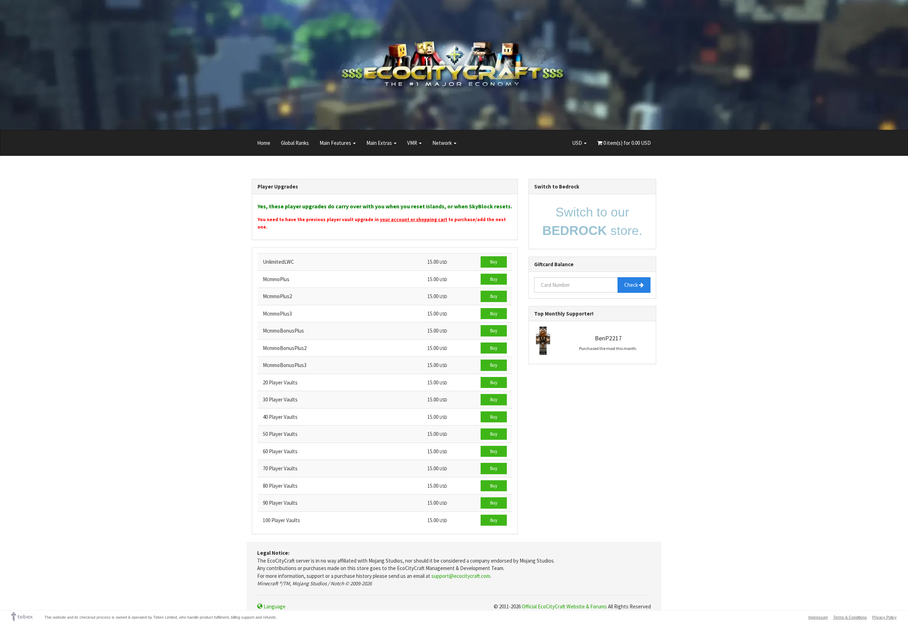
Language (274, 606)
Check (631, 284)
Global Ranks (295, 142)
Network (442, 142)
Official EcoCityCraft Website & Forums (564, 606)
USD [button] (577, 142)
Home (263, 142)
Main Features (336, 142)
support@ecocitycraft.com (460, 576)
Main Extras (379, 142)
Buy (493, 262)
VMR (412, 142)
